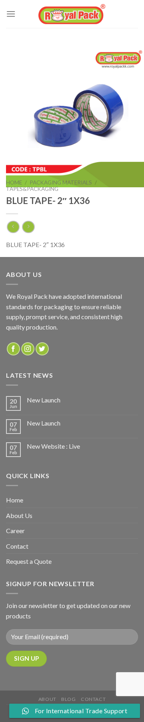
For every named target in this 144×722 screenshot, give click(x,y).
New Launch (43, 400)
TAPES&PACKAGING (32, 189)
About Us (19, 515)
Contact (17, 546)
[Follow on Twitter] (42, 348)
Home (14, 182)
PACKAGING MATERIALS (61, 182)
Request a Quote (29, 561)
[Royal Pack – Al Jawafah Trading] (72, 14)
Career (15, 530)
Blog (68, 699)
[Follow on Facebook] (13, 348)
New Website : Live (53, 446)
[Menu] (11, 14)
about (47, 699)
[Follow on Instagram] (27, 348)
